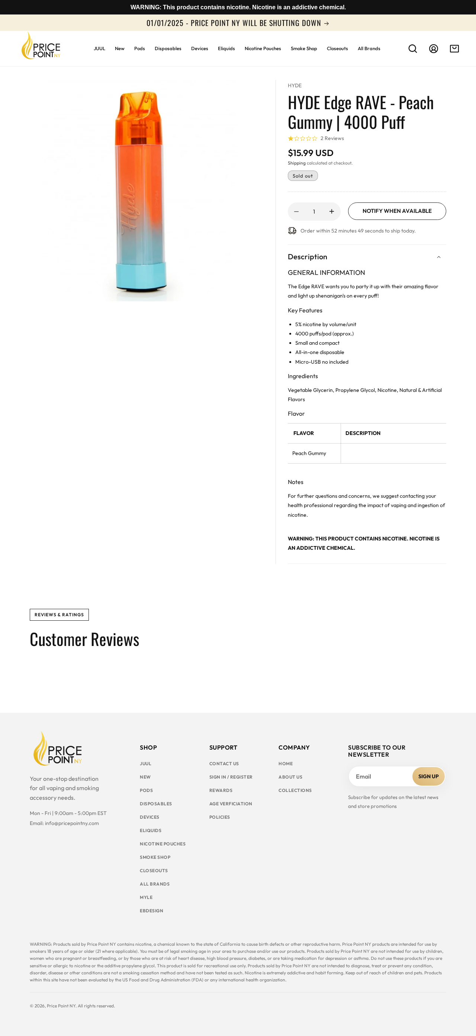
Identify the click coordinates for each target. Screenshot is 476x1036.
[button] (412, 48)
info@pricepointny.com (72, 823)
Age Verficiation (231, 803)
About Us (290, 777)
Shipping (297, 163)
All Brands (155, 884)
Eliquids (150, 830)
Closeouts (154, 870)
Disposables (156, 803)
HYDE (295, 85)
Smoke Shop (155, 857)
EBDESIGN (151, 910)
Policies (219, 817)
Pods (146, 790)
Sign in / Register (231, 777)
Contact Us (224, 763)
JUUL (145, 763)
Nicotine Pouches (163, 844)
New (145, 777)
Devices (150, 817)
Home (286, 763)
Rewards (221, 790)
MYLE (146, 897)
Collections (295, 790)
